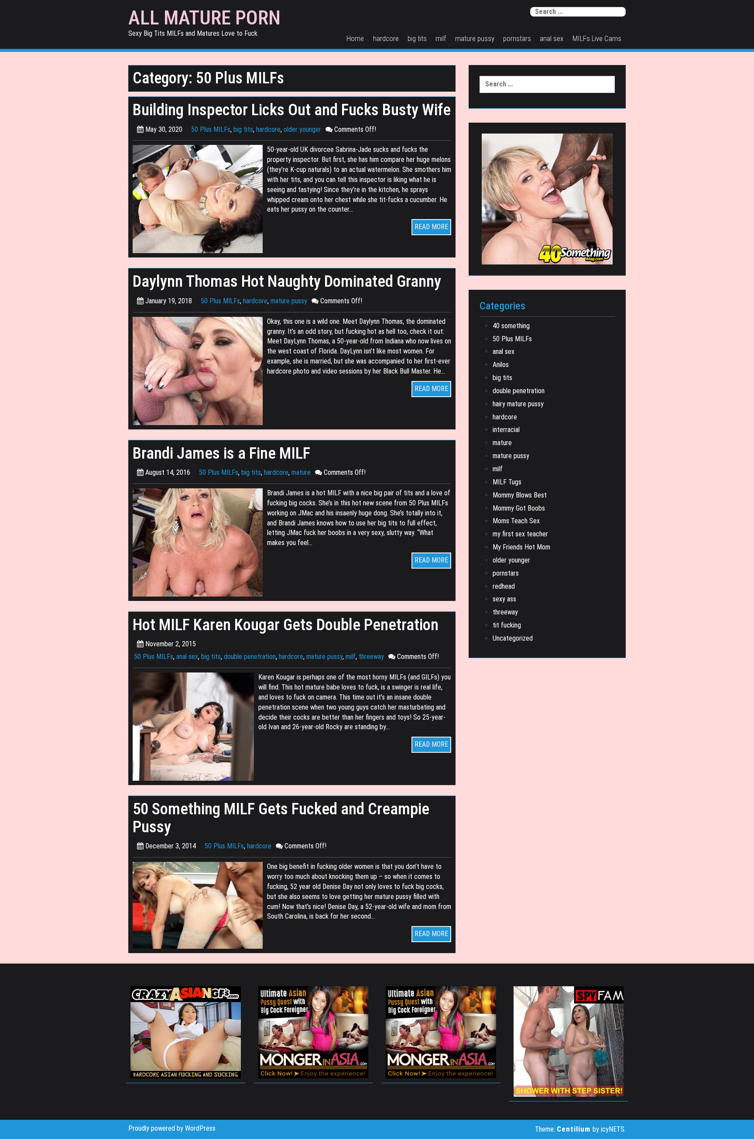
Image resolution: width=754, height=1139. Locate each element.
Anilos (501, 364)
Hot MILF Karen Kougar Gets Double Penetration (286, 624)
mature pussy (474, 38)
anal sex (551, 38)
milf (440, 38)
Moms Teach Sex (516, 521)
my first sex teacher (520, 534)
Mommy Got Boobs (519, 508)
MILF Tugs (507, 482)
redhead (504, 586)
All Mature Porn (204, 18)
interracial (506, 429)
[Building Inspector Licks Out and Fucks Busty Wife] (200, 199)
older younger (302, 129)
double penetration (250, 656)
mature (301, 472)
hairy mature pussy (518, 404)
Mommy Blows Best (520, 495)
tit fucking (507, 625)
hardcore (386, 38)
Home (355, 38)
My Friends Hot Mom (521, 547)
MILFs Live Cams (596, 38)
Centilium (573, 1129)
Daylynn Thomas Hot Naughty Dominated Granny (287, 281)
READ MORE (431, 227)
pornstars (517, 38)
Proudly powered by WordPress (172, 1128)
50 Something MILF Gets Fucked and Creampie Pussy (281, 817)
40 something (511, 326)
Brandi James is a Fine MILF (221, 453)
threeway (371, 656)
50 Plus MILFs (210, 129)
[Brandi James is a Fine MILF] (200, 542)
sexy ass (504, 599)
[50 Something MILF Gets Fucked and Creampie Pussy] (200, 905)
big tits (417, 38)
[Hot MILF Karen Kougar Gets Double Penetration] (195, 726)
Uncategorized (513, 638)
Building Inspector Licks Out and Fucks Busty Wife (292, 109)
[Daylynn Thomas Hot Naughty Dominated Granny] (200, 370)
